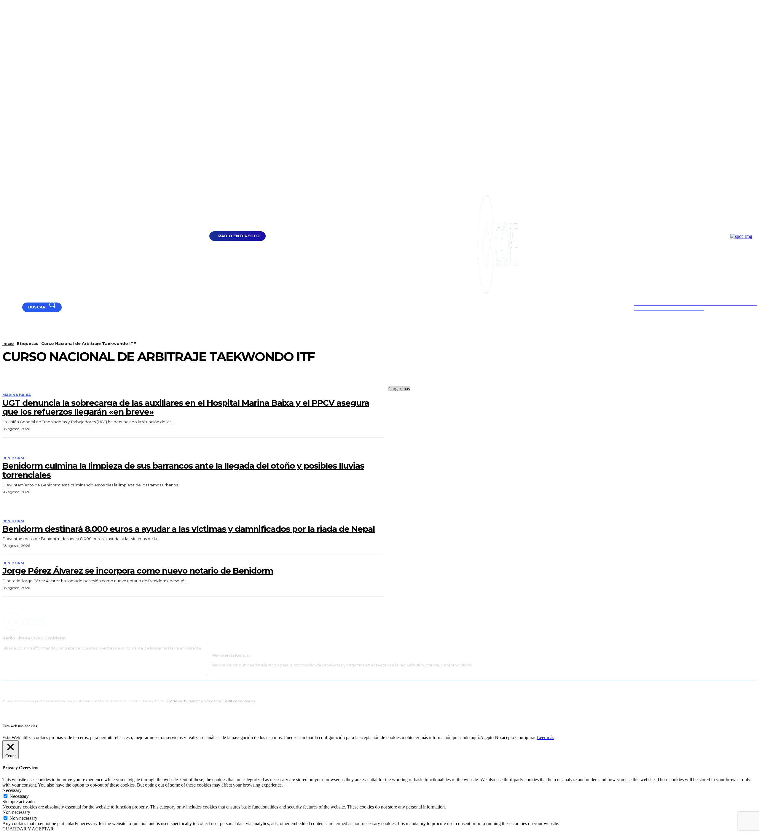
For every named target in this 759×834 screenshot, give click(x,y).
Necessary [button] (12, 790)
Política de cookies (239, 701)
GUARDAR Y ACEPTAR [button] (28, 828)
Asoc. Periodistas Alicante (440, 687)
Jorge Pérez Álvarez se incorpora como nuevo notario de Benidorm (137, 571)
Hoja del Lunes (398, 687)
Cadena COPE (323, 687)
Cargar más (399, 388)
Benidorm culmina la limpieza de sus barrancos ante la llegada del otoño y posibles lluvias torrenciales (183, 470)
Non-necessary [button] (16, 812)
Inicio (8, 343)
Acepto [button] (487, 737)
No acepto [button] (504, 737)
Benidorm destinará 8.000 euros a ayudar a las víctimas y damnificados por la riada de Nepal (188, 529)
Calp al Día (479, 687)
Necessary (19, 796)
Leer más (545, 737)
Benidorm (13, 458)
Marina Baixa (16, 395)
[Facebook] (12, 307)
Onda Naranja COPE (361, 687)
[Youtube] (4, 307)
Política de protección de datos (195, 701)
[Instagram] (19, 307)
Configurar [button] (525, 737)
